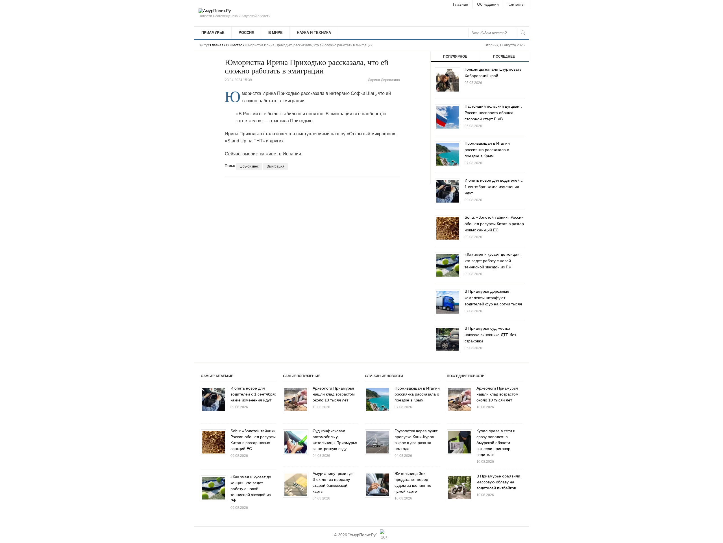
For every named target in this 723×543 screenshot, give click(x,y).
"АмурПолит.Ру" (362, 535)
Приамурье (213, 33)
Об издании (488, 4)
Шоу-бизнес (249, 166)
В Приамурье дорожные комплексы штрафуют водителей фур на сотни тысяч (493, 297)
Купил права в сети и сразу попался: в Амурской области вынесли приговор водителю (495, 443)
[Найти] (523, 32)
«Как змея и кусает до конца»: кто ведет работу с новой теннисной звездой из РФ (493, 260)
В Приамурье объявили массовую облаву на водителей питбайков (498, 482)
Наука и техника (314, 33)
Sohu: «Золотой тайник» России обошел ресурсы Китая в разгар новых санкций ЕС (494, 223)
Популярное (455, 56)
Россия (246, 33)
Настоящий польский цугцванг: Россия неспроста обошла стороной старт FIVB (493, 112)
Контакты (516, 4)
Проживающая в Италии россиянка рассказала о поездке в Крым (487, 149)
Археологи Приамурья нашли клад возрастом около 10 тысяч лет (334, 394)
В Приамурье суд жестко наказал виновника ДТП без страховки (490, 334)
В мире (275, 33)
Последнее (504, 56)
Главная (460, 4)
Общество (234, 45)
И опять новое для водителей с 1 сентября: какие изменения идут (494, 186)
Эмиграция (275, 166)
